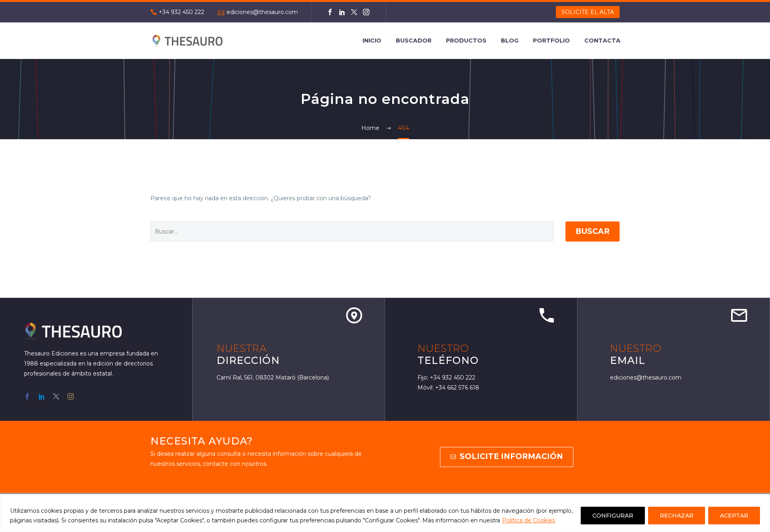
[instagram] (70, 396)
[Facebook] (330, 12)
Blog (510, 40)
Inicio (372, 40)
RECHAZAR (676, 515)
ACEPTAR (734, 515)
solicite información (506, 456)
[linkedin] (41, 396)
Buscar (592, 231)
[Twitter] (354, 12)
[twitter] (56, 396)
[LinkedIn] (342, 12)
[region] (385, 513)
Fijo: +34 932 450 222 (446, 377)
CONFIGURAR (612, 515)
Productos (466, 40)
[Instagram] (366, 12)
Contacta (602, 40)
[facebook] (27, 396)
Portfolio (551, 40)
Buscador (414, 40)
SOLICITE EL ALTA (587, 12)
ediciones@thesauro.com (262, 12)
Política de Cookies (528, 520)
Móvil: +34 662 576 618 (448, 387)
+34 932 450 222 (181, 12)
